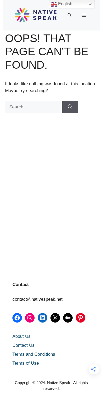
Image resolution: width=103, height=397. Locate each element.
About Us (21, 336)
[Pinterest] (80, 318)
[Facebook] (17, 318)
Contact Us (23, 345)
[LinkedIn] (42, 318)
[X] (55, 318)
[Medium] (68, 318)
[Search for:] (33, 106)
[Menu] (84, 15)
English (64, 4)
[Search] (70, 107)
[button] (69, 15)
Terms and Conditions (33, 354)
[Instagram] (30, 318)
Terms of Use (25, 363)
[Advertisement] (31, 153)
